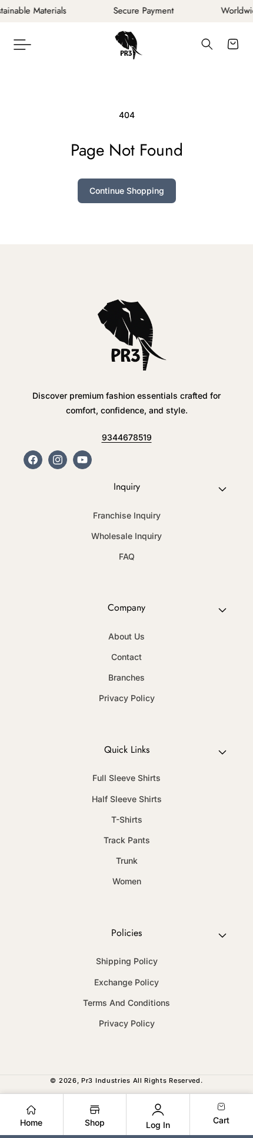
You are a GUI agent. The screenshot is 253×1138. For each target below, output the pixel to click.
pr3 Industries (106, 1080)
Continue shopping (126, 191)
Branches (126, 677)
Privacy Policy (127, 698)
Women (126, 881)
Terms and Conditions (126, 1003)
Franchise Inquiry (127, 515)
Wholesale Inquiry (126, 536)
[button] (22, 44)
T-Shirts (126, 819)
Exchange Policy (126, 982)
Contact (126, 657)
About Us (126, 636)
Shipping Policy (127, 961)
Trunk (127, 861)
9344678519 (127, 437)
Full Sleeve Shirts (126, 778)
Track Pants (127, 840)
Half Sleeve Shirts (127, 799)
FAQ (127, 556)
